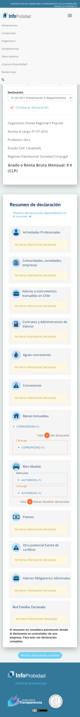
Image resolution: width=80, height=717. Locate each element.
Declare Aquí (9, 72)
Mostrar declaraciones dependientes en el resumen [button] (39, 214)
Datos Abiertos (10, 56)
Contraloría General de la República (65, 5)
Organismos (9, 41)
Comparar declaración (32, 107)
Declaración (15, 92)
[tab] (40, 214)
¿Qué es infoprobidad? (15, 64)
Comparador (9, 33)
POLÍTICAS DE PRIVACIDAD (31, 683)
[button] (40, 80)
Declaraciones (9, 25)
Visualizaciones (10, 48)
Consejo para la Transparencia (43, 4)
